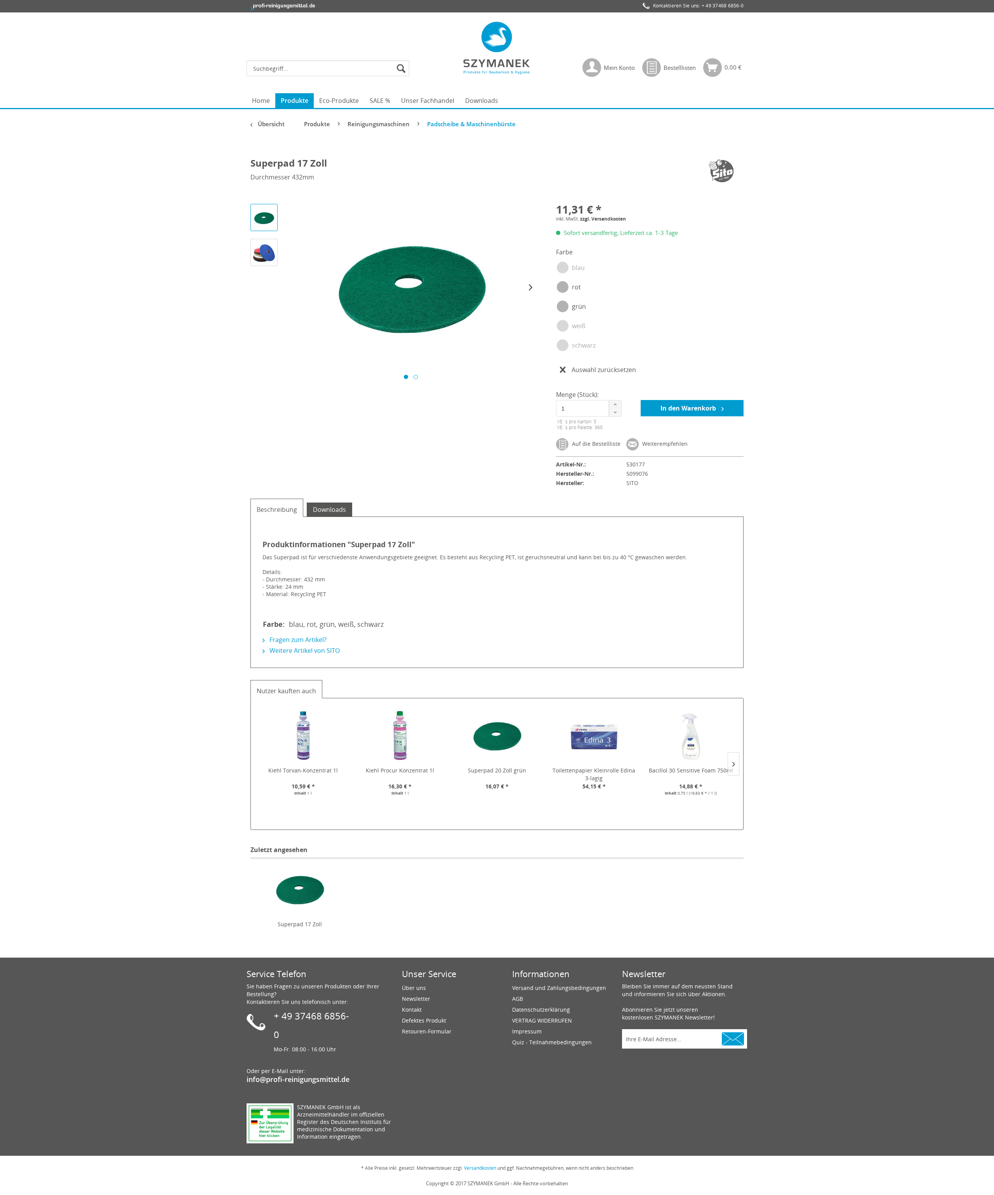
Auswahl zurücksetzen (604, 369)
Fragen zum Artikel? (297, 639)
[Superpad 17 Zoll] (299, 889)
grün (579, 306)
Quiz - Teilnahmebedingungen (552, 1042)
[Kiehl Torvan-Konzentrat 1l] (303, 735)
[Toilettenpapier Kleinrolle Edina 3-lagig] (594, 735)
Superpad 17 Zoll (300, 924)
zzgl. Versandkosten (603, 219)
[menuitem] (330, 68)
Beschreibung (277, 509)
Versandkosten (480, 1168)
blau (578, 267)
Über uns (414, 987)
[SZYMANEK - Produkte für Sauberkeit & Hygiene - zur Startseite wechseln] (497, 48)
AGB (517, 998)
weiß (579, 326)
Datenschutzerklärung (541, 1009)
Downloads (329, 509)
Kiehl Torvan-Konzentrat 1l (303, 770)
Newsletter (416, 998)
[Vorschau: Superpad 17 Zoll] (264, 217)
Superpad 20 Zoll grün (497, 770)
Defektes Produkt (424, 1020)
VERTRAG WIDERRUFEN (542, 1020)
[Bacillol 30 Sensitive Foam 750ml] (690, 735)
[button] (615, 404)
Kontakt (412, 1009)
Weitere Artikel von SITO (304, 650)
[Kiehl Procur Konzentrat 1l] (400, 735)
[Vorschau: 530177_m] (264, 252)
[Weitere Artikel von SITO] (722, 170)
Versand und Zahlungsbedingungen (559, 987)
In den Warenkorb (689, 408)
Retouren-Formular (427, 1031)
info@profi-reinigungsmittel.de (298, 1079)
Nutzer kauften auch (286, 691)
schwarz (584, 345)
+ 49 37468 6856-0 (723, 5)
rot (576, 287)
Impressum (527, 1031)
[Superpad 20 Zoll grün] (497, 735)
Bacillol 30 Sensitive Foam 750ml (691, 770)
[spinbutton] (587, 408)
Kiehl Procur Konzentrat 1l (400, 770)
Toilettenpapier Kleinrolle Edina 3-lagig (594, 774)
